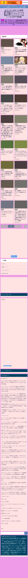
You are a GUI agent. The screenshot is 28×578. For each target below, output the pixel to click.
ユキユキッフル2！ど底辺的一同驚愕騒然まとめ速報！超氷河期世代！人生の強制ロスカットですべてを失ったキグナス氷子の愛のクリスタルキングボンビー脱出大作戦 (14, 488)
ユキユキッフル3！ (5, 496)
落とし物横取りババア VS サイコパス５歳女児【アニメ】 (20, 192)
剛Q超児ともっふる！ (6, 513)
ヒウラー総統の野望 (5, 518)
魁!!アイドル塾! (4, 523)
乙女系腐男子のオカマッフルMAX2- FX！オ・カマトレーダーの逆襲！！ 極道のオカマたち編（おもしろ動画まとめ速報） (13, 411)
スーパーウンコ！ (5, 415)
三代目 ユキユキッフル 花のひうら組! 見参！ (11, 520)
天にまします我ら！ (5, 501)
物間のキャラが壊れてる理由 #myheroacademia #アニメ (20, 88)
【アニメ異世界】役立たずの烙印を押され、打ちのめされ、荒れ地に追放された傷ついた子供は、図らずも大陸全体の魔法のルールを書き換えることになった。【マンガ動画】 (20, 216)
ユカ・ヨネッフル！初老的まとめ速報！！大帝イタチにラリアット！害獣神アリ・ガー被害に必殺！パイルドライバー (13, 457)
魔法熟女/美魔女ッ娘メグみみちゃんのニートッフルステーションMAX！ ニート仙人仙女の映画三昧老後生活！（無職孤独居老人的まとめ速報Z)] (13, 406)
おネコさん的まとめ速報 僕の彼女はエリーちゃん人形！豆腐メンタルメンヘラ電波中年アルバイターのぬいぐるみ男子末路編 (13, 382)
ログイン (3, 263)
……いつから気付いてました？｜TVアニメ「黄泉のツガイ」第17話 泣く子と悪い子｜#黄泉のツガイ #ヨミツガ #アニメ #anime (7, 108)
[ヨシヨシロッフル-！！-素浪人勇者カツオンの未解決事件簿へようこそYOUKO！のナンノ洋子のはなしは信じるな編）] (13, 478)
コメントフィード (5, 270)
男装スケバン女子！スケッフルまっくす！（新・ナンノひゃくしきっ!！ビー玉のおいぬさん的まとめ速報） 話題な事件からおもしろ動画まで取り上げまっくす (13, 432)
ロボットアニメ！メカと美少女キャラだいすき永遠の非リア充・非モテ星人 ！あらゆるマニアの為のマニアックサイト (13, 438)
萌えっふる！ (4, 499)
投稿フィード (4, 266)
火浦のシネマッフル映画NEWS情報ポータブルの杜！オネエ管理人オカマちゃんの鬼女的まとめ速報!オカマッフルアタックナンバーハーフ (13, 452)
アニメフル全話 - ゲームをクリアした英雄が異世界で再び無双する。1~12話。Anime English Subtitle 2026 (7, 193)
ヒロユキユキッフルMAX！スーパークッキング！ (11, 508)
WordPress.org (4, 273)
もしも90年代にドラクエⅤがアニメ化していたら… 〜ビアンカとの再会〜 (21, 107)
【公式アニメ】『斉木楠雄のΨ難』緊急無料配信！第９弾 (20, 51)
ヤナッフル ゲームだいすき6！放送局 (9, 515)
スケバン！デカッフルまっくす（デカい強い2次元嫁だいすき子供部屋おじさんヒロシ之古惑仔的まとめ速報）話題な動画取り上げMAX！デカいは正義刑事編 (14, 469)
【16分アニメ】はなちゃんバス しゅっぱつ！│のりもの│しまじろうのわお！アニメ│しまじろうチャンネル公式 (21, 154)
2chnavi (3, 299)
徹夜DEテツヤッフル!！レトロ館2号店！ (10, 510)
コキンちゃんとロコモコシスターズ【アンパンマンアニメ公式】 (7, 213)
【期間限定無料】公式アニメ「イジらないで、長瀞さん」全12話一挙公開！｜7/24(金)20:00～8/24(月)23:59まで (20, 129)
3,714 (25, 226)
